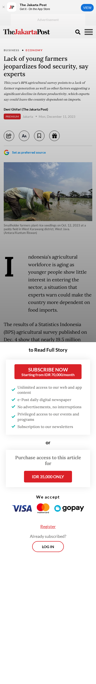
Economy (34, 50)
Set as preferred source (29, 152)
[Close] (3, 7)
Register (48, 526)
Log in (48, 546)
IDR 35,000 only (48, 476)
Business (11, 50)
